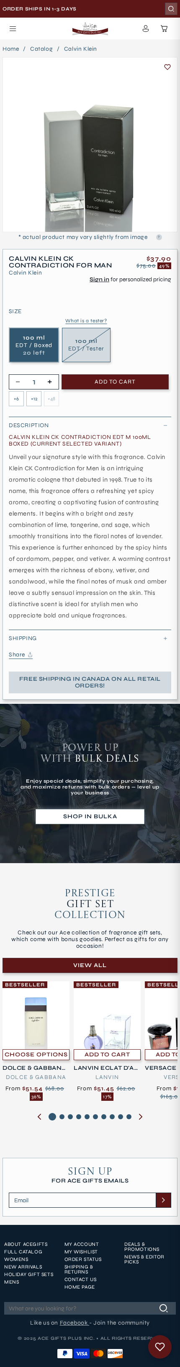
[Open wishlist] (160, 1347)
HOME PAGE (79, 1286)
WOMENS (16, 1259)
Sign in (99, 279)
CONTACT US (80, 1279)
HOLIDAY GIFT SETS (28, 1274)
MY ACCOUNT (81, 1244)
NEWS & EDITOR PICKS (144, 1259)
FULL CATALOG (23, 1251)
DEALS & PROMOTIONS (141, 1247)
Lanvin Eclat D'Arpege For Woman (106, 1068)
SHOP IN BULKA (90, 816)
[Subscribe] (163, 1200)
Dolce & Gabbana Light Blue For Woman (35, 1068)
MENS (11, 1281)
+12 (34, 399)
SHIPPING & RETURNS (78, 1269)
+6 (16, 399)
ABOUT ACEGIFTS (25, 1244)
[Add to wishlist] (167, 67)
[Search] (171, 9)
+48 (51, 399)
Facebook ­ (74, 1322)
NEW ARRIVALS (23, 1266)
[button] (12, 28)
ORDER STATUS (83, 1259)
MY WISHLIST (81, 1251)
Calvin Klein (80, 49)
